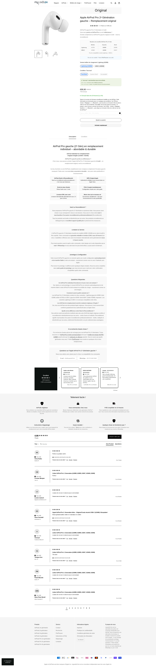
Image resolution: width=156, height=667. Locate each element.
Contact (58, 627)
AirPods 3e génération (41, 633)
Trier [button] (36, 444)
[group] (43, 435)
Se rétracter (80, 639)
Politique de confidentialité (84, 630)
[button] (119, 3)
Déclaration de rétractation (84, 636)
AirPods (64, 3)
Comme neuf (94, 74)
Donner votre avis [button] (115, 436)
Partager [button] (75, 460)
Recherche (59, 630)
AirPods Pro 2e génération (42, 641)
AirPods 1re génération (41, 627)
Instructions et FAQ (61, 636)
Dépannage (59, 638)
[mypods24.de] (41, 3)
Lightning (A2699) (86, 66)
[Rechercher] (111, 3)
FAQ (95, 3)
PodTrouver (87, 3)
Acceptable (104, 74)
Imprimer (79, 627)
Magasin (56, 3)
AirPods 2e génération (41, 630)
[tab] (110, 444)
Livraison (101, 3)
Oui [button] (67, 460)
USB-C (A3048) (99, 66)
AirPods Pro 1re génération (42, 638)
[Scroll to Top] (153, 658)
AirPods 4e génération (41, 636)
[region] (89, 378)
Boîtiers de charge (75, 3)
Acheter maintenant (101, 125)
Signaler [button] (70, 460)
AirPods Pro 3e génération (42, 644)
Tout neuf (84, 74)
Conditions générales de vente (86, 633)
